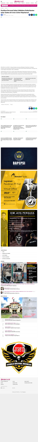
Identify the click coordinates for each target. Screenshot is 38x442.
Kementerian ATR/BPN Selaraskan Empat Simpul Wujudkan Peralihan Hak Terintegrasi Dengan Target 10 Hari (6, 139)
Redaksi (2, 384)
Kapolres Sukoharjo (6, 258)
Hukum (11, 291)
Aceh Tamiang (4, 255)
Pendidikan (12, 334)
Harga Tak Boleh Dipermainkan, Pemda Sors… (12, 293)
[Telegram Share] (34, 15)
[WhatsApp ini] (36, 15)
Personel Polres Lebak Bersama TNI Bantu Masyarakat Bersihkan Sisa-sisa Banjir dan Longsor (8, 112)
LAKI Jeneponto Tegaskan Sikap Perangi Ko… (13, 327)
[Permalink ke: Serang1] (2, 14)
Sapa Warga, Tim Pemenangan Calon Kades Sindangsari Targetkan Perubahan (18, 139)
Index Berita (26, 381)
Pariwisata (17, 291)
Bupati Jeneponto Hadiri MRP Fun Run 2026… (12, 331)
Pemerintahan (21, 291)
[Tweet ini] (32, 15)
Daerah (5, 291)
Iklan (14, 381)
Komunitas (13, 291)
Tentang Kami (15, 384)
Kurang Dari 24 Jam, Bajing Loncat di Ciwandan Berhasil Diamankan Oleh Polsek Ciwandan (7, 79)
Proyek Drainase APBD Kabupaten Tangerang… (9, 285)
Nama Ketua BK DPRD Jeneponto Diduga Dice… (13, 320)
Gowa (3, 251)
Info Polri (9, 319)
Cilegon (11, 104)
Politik (25, 291)
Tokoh (27, 291)
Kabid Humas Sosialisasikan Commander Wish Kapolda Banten (28, 111)
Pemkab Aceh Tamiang (6, 253)
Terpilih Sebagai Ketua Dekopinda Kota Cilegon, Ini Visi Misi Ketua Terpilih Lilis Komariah (31, 139)
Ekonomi (8, 291)
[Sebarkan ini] (30, 15)
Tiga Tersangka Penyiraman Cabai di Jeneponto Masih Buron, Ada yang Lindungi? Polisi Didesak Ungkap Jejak (6, 127)
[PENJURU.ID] (19, 1)
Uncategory (31, 291)
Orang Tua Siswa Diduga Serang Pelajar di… (12, 335)
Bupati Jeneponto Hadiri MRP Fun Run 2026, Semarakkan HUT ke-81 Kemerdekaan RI (31, 126)
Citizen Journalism (4, 381)
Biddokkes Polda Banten (5, 104)
